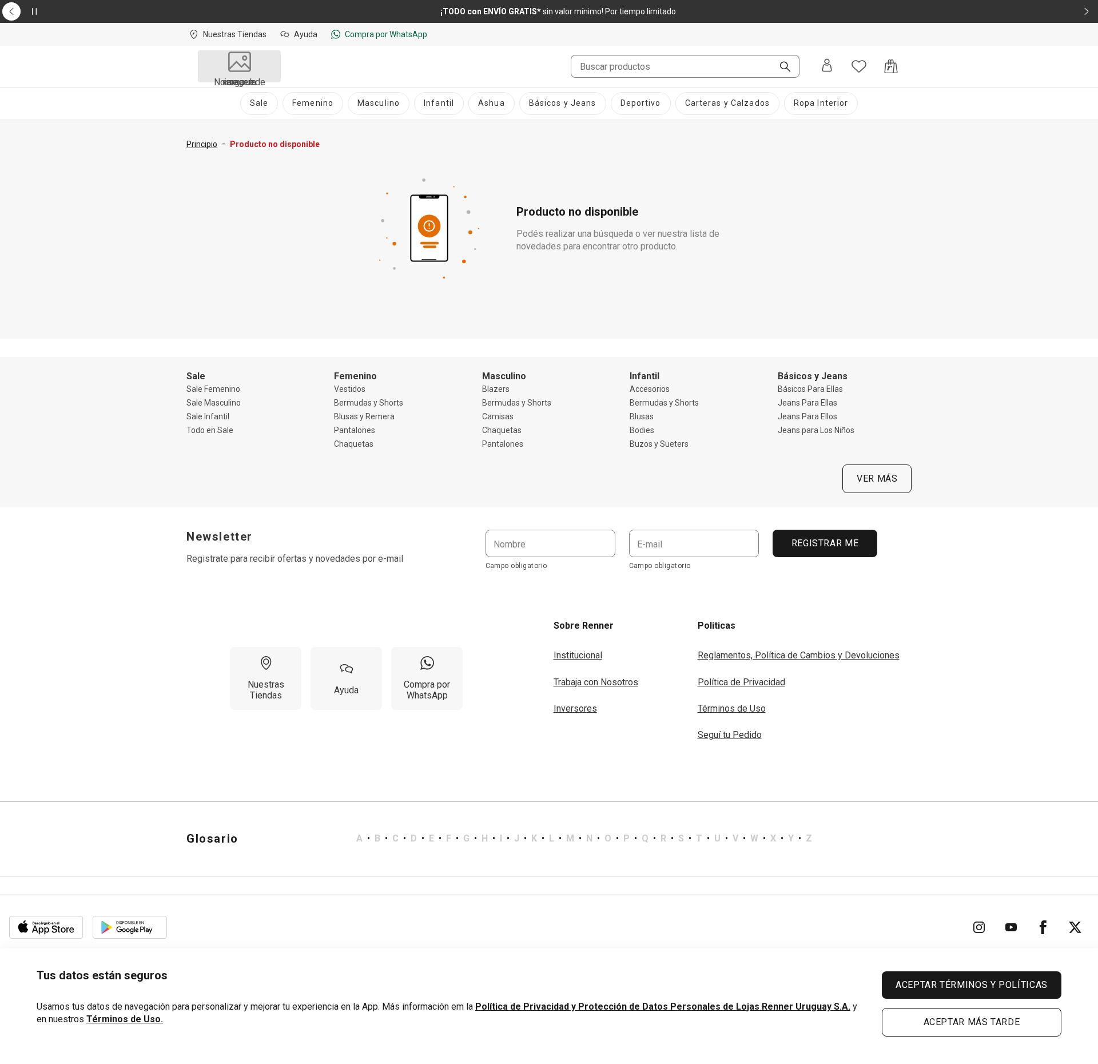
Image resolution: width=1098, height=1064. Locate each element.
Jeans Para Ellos (807, 416)
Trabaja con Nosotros (596, 682)
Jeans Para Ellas (807, 402)
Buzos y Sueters (659, 443)
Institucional (578, 655)
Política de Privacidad (741, 682)
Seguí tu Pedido (730, 734)
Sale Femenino (213, 389)
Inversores (575, 708)
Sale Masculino (213, 402)
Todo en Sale (209, 430)
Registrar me (824, 543)
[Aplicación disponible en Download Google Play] (130, 927)
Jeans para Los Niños (816, 430)
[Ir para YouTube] (1011, 927)
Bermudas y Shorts (368, 402)
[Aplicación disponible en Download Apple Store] (46, 927)
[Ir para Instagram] (979, 927)
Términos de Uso (732, 708)
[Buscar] (780, 67)
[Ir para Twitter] (1075, 927)
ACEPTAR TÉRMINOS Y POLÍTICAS (972, 984)
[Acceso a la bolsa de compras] (891, 66)
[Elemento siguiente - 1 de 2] (1086, 11)
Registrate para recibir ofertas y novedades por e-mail (294, 558)
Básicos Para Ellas (810, 389)
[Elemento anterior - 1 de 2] (11, 11)
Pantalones (354, 430)
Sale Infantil (207, 416)
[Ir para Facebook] (1043, 927)
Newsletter (219, 536)
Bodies (642, 430)
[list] (584, 838)
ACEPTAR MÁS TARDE (972, 1022)
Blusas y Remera (364, 416)
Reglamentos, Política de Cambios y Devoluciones (799, 655)
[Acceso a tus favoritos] (859, 66)
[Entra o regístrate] (827, 66)
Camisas (498, 416)
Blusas (642, 416)
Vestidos (349, 389)
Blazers (496, 389)
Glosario (212, 838)
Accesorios (650, 389)
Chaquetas (353, 443)
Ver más (877, 478)
